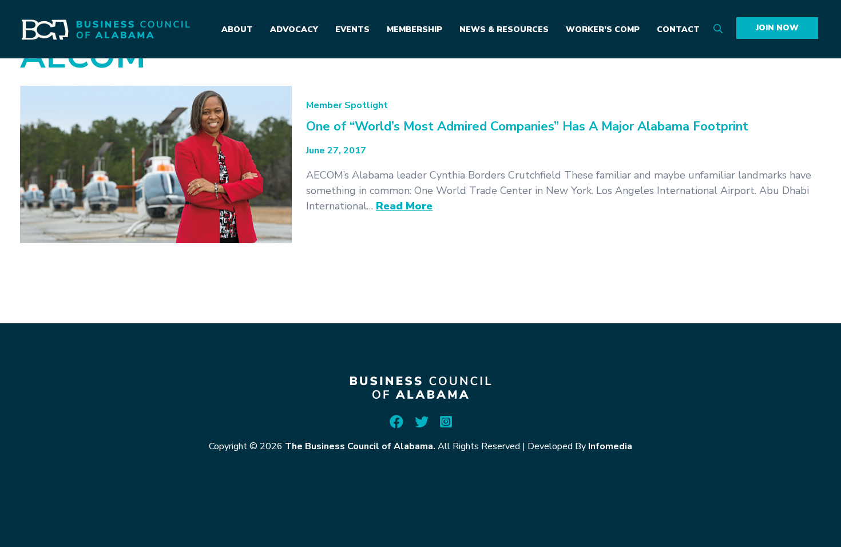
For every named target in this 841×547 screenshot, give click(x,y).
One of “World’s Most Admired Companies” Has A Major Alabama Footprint (527, 126)
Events (352, 29)
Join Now (777, 27)
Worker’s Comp (603, 29)
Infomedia (610, 446)
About (237, 29)
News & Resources (504, 29)
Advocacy (294, 29)
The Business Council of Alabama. (360, 446)
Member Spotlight (347, 105)
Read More (404, 206)
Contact (678, 29)
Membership (414, 29)
